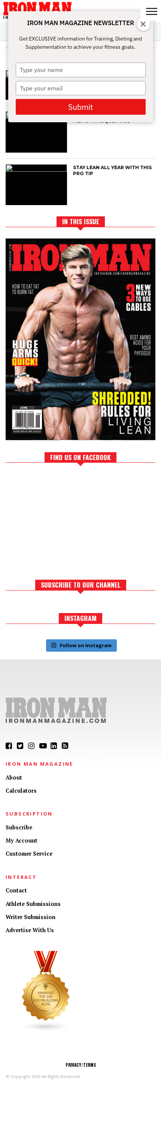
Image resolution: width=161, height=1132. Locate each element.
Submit (80, 107)
